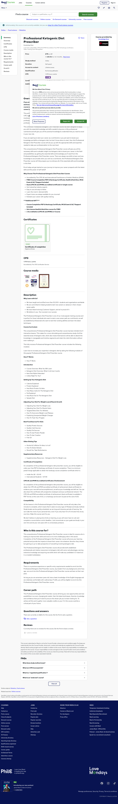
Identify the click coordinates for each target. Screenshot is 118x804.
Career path (8, 65)
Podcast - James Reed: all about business (102, 732)
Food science (12, 30)
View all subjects (6, 717)
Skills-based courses (7, 747)
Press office (63, 717)
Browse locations (36, 723)
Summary (7, 37)
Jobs (20, 3)
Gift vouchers (5, 732)
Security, (96, 791)
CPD (5, 47)
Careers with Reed (95, 726)
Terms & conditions (110, 791)
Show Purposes (39, 121)
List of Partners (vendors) (40, 116)
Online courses (45, 19)
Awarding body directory (8, 741)
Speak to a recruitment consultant (100, 735)
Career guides (5, 750)
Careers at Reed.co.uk (67, 711)
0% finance (4, 735)
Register (104, 3)
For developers (64, 714)
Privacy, (101, 791)
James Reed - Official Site (98, 729)
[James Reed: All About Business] (6, 786)
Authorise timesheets (96, 711)
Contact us (4, 711)
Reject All (66, 121)
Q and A (6, 68)
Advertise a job (35, 732)
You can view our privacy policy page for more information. (55, 105)
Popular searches (36, 720)
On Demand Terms (6, 752)
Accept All (80, 121)
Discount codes (5, 729)
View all (54, 684)
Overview (7, 41)
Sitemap (33, 735)
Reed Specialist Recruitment (98, 714)
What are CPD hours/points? (33, 668)
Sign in (113, 3)
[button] (49, 77)
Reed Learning (94, 717)
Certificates (8, 44)
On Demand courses (60, 19)
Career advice (40, 3)
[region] (60, 103)
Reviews (6, 71)
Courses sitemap (6, 759)
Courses (29, 3)
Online (3, 30)
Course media (8, 50)
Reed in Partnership (96, 720)
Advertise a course (7, 756)
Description (8, 53)
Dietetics (22, 30)
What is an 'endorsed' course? (33, 678)
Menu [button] (3, 8)
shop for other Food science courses (60, 25)
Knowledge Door (103, 39)
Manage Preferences (85, 791)
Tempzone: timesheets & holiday (99, 708)
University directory (7, 738)
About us (63, 708)
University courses (75, 19)
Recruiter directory (36, 714)
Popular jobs (34, 717)
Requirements (8, 62)
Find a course (22, 14)
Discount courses (32, 19)
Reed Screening (94, 723)
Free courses (88, 19)
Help (2, 708)
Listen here (18, 790)
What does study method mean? (34, 663)
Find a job (34, 711)
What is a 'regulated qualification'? (35, 673)
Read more (66, 57)
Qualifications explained (8, 744)
